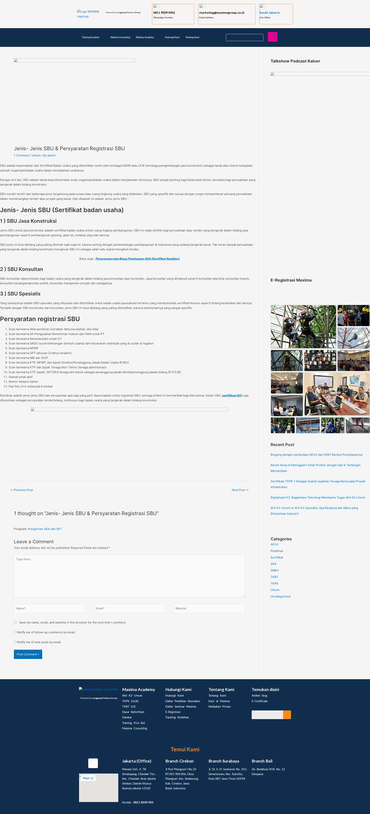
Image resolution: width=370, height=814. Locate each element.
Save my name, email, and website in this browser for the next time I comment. (72, 622)
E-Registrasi (173, 712)
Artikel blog (259, 695)
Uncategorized (281, 596)
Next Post (240, 490)
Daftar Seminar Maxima (180, 706)
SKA (273, 564)
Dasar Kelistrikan (133, 712)
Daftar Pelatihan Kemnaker (182, 701)
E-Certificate (260, 701)
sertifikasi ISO (232, 395)
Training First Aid (133, 723)
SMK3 (275, 570)
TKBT (274, 577)
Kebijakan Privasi (220, 706)
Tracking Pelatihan (177, 717)
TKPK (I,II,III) (130, 701)
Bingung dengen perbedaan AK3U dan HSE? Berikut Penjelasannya (316, 454)
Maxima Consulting (120, 37)
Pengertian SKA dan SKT (45, 529)
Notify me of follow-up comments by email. (46, 632)
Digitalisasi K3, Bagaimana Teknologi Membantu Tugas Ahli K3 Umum (318, 497)
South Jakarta (270, 12)
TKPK (274, 583)
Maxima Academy (145, 37)
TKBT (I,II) (128, 706)
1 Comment (21, 155)
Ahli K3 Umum (132, 695)
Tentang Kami (192, 37)
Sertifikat (277, 557)
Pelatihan (277, 551)
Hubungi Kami (172, 37)
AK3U (274, 544)
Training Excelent (90, 37)
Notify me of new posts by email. (39, 642)
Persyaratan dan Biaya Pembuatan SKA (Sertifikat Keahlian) (138, 259)
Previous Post (21, 490)
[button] (93, 37)
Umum (36, 155)
